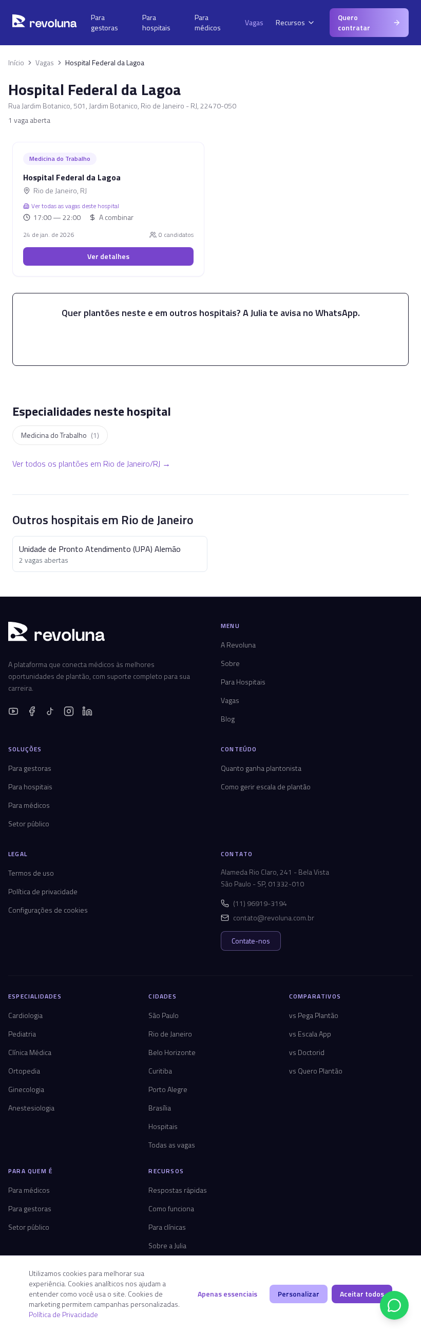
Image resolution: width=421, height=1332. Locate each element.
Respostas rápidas (177, 1190)
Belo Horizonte (172, 1052)
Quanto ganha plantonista (261, 768)
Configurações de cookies (48, 910)
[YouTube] (13, 711)
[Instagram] (69, 711)
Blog (228, 718)
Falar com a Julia (216, 341)
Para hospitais (156, 22)
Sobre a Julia (167, 1245)
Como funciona (171, 1208)
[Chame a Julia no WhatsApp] (394, 1305)
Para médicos (208, 22)
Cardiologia (25, 1015)
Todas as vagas (171, 1144)
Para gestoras (104, 22)
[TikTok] (50, 711)
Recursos (290, 22)
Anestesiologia (31, 1107)
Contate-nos (251, 940)
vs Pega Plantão (313, 1015)
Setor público (28, 823)
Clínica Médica (29, 1052)
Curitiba (160, 1070)
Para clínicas (167, 1227)
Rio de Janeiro (170, 1033)
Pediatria (22, 1033)
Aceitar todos (362, 1293)
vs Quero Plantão (315, 1070)
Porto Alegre (167, 1089)
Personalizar (298, 1293)
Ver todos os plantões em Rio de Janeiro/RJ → (91, 463)
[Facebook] (32, 711)
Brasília (159, 1107)
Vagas (254, 22)
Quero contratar (354, 22)
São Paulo (163, 1015)
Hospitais (163, 1126)
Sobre (230, 663)
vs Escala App (310, 1033)
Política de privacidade (43, 891)
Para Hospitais (243, 681)
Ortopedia (24, 1070)
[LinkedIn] (87, 711)
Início (16, 63)
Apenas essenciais (227, 1293)
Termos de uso (31, 872)
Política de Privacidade (63, 1314)
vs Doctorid (306, 1052)
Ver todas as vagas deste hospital (75, 206)
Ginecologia (26, 1089)
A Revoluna (238, 644)
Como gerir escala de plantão (266, 786)
